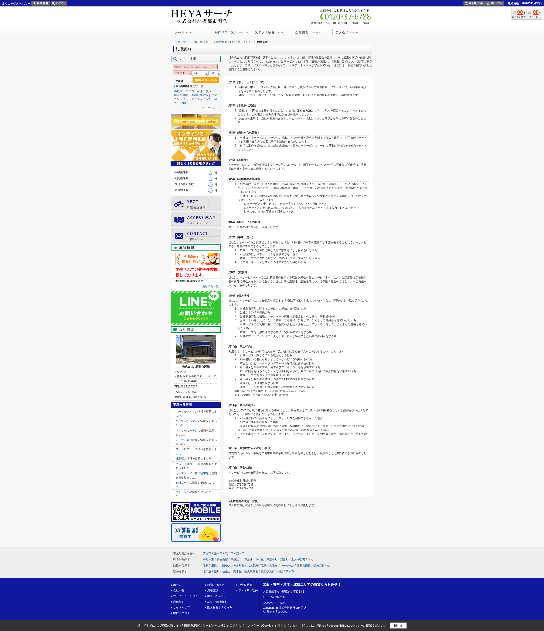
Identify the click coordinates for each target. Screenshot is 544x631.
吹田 (183, 103)
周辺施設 (212, 590)
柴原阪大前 (268, 571)
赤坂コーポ (182, 482)
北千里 (207, 571)
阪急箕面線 (304, 565)
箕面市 (207, 553)
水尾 (310, 559)
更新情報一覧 (210, 286)
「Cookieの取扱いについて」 (343, 625)
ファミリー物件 (248, 590)
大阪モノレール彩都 (232, 565)
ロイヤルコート (185, 449)
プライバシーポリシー (187, 596)
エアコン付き (194, 91)
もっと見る (209, 108)
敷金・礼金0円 (216, 596)
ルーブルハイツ (185, 411)
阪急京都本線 (321, 565)
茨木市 (240, 553)
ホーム (177, 584)
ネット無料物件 (217, 601)
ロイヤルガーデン (187, 430)
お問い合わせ (215, 584)
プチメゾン (182, 492)
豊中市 (218, 553)
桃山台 (226, 571)
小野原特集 (245, 584)
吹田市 (229, 553)
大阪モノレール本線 (281, 565)
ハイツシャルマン (187, 421)
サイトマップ (181, 607)
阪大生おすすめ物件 (219, 607)
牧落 (280, 571)
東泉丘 (235, 559)
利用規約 (178, 601)
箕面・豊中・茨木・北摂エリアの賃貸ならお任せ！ (302, 584)
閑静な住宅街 (199, 95)
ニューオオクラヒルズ (197, 99)
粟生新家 (222, 559)
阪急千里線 (210, 565)
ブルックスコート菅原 (189, 464)
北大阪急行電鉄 (256, 565)
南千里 (237, 571)
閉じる (398, 625)
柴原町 (284, 559)
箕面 (209, 91)
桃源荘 (180, 458)
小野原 (178, 91)
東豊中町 (272, 559)
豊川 (217, 571)
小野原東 (208, 559)
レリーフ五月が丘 (187, 439)
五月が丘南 (298, 559)
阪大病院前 (251, 571)
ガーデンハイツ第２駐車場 (192, 473)
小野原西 (247, 559)
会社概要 (178, 590)
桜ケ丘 (259, 559)
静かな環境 (181, 95)
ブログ (199, 281)
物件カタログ (181, 613)
